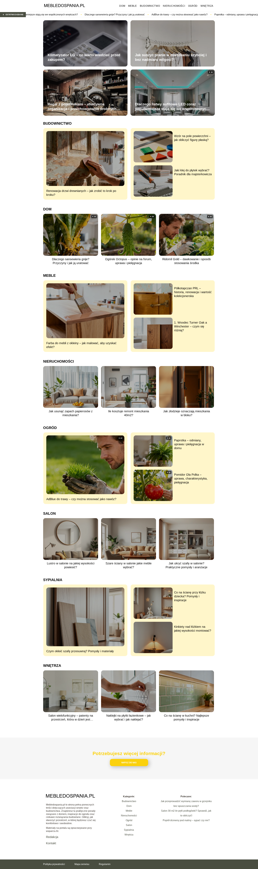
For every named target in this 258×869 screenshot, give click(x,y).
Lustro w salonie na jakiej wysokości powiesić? (70, 565)
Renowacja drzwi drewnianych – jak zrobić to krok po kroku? (81, 192)
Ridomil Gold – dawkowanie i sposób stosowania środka (186, 261)
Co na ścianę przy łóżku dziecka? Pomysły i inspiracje (190, 596)
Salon (49, 513)
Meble (132, 6)
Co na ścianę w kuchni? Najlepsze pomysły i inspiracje (186, 717)
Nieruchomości (174, 6)
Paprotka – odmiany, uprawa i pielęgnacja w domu (171, 14)
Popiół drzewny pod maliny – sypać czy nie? (186, 820)
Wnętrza (207, 6)
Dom (122, 6)
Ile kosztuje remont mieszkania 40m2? (128, 413)
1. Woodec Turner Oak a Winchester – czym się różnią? (190, 326)
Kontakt (51, 843)
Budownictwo (150, 6)
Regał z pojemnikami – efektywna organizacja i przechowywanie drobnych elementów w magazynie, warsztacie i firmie (85, 106)
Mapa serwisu (82, 864)
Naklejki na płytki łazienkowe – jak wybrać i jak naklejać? (128, 717)
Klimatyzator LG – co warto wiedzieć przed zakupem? (84, 57)
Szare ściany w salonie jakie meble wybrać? (129, 565)
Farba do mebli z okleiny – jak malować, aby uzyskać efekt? (81, 345)
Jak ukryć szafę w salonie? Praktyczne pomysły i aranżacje (186, 565)
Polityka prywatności (54, 864)
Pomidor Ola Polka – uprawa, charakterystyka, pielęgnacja (191, 478)
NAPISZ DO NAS (129, 762)
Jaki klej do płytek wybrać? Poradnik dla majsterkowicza (193, 172)
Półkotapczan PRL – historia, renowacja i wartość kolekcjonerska (193, 292)
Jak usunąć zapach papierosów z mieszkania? (71, 413)
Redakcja (52, 837)
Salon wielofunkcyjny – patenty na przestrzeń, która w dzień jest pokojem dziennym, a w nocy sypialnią (70, 717)
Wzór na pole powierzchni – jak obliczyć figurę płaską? (192, 138)
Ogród (193, 6)
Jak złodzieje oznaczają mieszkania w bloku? (186, 413)
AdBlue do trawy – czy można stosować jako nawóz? (110, 14)
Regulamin (104, 864)
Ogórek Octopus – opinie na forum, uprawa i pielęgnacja (128, 261)
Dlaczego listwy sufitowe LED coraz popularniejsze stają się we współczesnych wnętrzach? (171, 106)
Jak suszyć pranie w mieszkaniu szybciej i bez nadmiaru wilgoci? (171, 57)
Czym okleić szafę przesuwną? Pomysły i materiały (80, 651)
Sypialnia (52, 580)
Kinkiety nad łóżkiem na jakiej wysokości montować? (192, 628)
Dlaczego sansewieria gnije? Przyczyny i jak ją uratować (45, 14)
